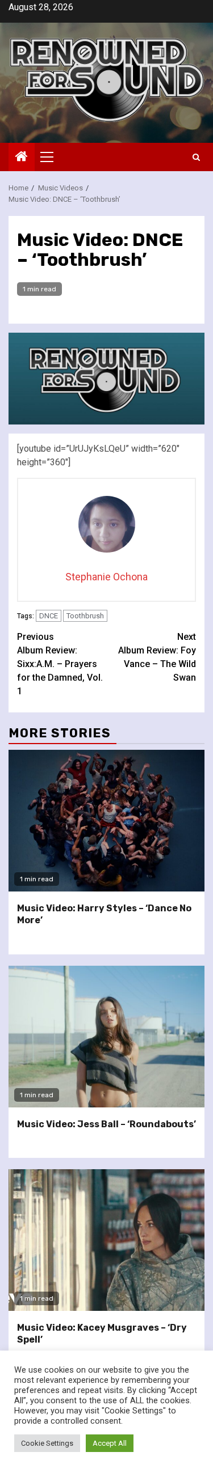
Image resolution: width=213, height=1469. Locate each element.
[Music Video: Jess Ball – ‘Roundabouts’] (106, 1036)
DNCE (48, 616)
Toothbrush (85, 616)
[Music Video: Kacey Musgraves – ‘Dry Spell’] (106, 1240)
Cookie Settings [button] (47, 1443)
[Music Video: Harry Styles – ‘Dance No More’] (106, 820)
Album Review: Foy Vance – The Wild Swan (157, 657)
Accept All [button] (110, 1443)
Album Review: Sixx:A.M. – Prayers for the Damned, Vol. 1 (60, 664)
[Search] (196, 157)
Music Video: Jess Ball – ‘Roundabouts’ (106, 1124)
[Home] (21, 157)
